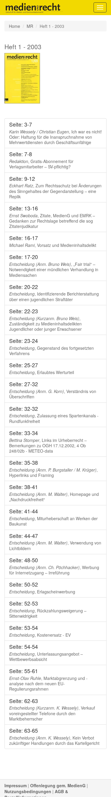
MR (30, 26)
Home (14, 26)
